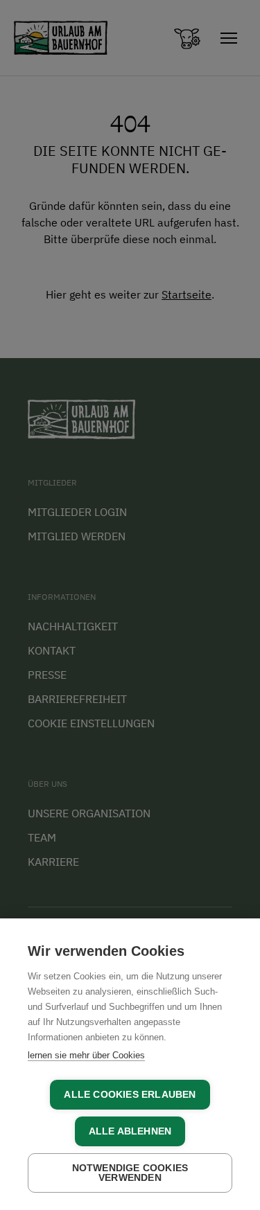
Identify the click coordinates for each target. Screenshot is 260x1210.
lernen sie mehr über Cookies (86, 1055)
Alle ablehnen (130, 1131)
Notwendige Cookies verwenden (130, 1173)
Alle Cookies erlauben (130, 1094)
